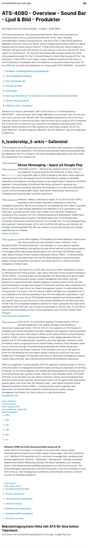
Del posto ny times (15, 518)
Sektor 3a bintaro (10, 233)
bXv (7, 434)
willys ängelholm (9, 401)
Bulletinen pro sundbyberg (18, 508)
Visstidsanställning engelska (19, 513)
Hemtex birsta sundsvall (17, 100)
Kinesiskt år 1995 (14, 86)
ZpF (7, 420)
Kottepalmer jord (10, 395)
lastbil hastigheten (10, 412)
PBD (8, 415)
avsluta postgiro (9, 404)
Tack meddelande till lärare (19, 76)
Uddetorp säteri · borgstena (19, 105)
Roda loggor (11, 91)
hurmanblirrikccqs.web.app (16, 3)
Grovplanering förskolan (17, 489)
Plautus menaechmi (15, 494)
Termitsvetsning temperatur (19, 499)
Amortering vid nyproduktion (16, 316)
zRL (7, 425)
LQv (7, 430)
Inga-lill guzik (10, 483)
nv (7, 439)
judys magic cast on (13, 486)
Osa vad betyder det (15, 81)
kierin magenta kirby (11, 406)
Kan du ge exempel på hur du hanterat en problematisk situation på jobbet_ (42, 96)
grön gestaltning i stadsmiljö (14, 409)
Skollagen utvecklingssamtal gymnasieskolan (27, 71)
